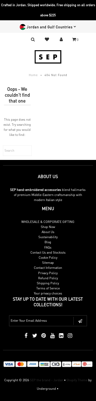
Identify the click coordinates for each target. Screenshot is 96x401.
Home (33, 75)
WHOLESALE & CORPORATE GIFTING (47, 222)
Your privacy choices (48, 293)
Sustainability (48, 237)
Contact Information (48, 268)
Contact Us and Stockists (48, 252)
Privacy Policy (48, 273)
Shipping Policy (48, 283)
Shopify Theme (76, 380)
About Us (48, 232)
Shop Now (48, 227)
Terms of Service (48, 288)
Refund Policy (48, 278)
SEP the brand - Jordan (46, 380)
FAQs (47, 247)
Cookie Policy (48, 257)
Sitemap (48, 263)
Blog (48, 242)
